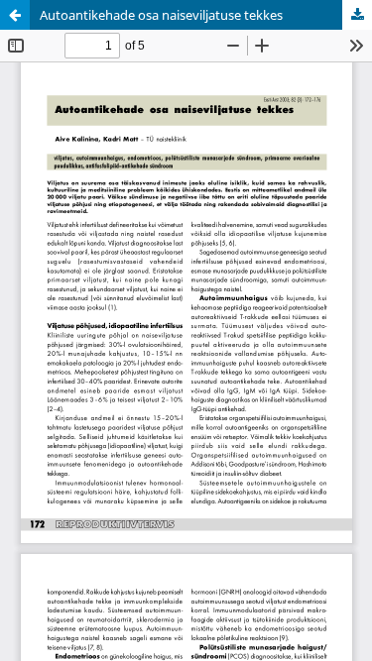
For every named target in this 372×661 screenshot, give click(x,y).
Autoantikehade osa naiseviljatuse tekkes (161, 15)
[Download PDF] (357, 15)
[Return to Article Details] (15, 15)
